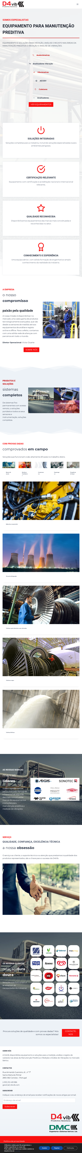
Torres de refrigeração (11, 576)
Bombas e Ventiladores (25, 474)
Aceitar (44, 1148)
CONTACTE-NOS (70, 1033)
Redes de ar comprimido (12, 524)
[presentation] (9, 465)
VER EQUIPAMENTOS (41, 104)
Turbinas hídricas (10, 732)
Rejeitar (57, 1148)
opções (17, 1151)
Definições (70, 1148)
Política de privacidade (14, 1141)
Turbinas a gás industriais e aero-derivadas (16, 628)
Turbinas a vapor (10, 680)
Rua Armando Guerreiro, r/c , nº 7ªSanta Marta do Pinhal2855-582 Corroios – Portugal (17, 1075)
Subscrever (9, 1106)
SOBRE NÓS (31, 350)
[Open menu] (77, 4)
